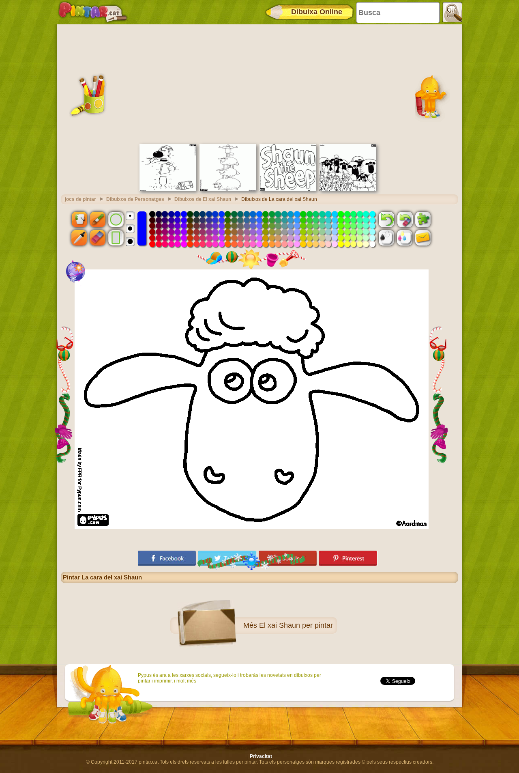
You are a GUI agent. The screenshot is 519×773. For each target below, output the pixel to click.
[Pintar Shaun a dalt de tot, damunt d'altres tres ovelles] (227, 189)
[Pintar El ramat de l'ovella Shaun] (348, 189)
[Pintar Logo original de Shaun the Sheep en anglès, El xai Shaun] (288, 189)
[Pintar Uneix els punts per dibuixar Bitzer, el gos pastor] (167, 189)
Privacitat (261, 756)
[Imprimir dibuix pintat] (404, 237)
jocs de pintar (80, 199)
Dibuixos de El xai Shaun (202, 199)
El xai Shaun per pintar (296, 625)
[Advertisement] (259, 83)
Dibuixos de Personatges (135, 199)
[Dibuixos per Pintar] (93, 12)
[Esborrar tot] (405, 219)
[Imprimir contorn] (386, 237)
